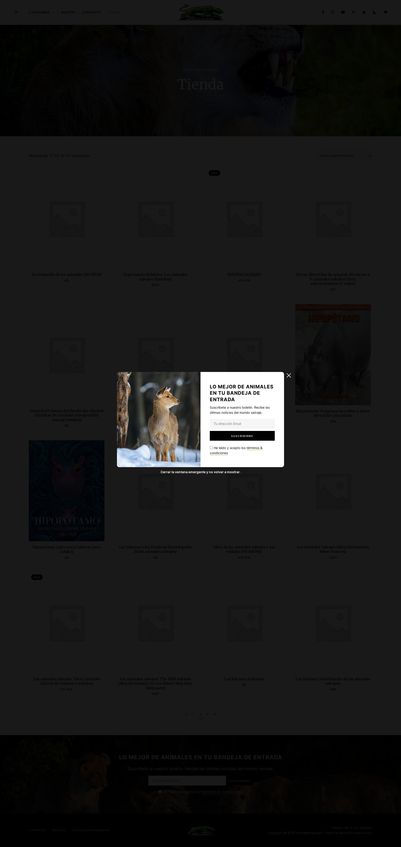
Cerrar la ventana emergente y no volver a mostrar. (200, 472)
